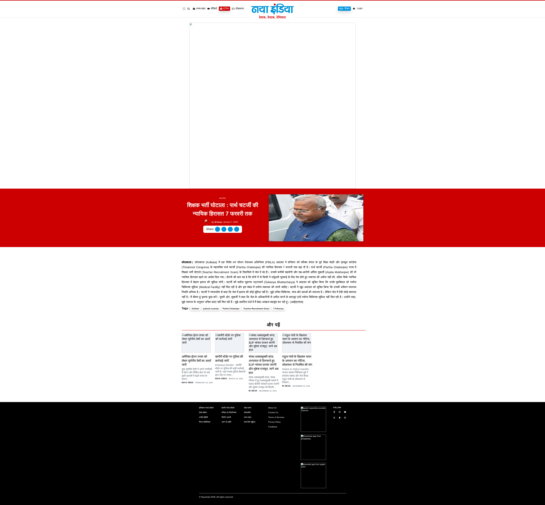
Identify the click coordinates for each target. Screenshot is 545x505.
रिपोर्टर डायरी (226, 417)
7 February (278, 308)
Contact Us (273, 412)
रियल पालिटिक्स (204, 422)
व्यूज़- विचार (344, 8)
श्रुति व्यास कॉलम (228, 408)
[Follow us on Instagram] (340, 412)
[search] (189, 9)
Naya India (187, 382)
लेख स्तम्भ (247, 408)
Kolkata (195, 308)
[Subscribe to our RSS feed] (345, 418)
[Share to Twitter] (223, 229)
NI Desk (217, 222)
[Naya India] (272, 18)
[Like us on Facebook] (334, 412)
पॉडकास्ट (239, 8)
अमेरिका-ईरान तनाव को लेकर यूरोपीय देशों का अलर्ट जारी (196, 360)
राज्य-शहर (201, 8)
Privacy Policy (274, 422)
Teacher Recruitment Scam (256, 308)
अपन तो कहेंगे (226, 422)
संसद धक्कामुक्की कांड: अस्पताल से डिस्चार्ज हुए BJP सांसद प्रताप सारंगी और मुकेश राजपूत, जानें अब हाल (263, 365)
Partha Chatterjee (231, 308)
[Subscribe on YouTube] (345, 412)
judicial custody (211, 308)
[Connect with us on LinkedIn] (340, 418)
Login (360, 8)
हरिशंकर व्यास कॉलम (206, 408)
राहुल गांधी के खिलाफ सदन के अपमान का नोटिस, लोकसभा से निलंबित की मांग (297, 360)
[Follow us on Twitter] (334, 418)
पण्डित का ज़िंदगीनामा (229, 412)
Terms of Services (276, 417)
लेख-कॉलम (203, 412)
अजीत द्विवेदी (203, 417)
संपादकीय (247, 412)
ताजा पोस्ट (222, 198)
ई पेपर (226, 8)
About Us (272, 408)
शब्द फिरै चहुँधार (249, 422)
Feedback (272, 427)
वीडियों (214, 8)
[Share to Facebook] (217, 229)
